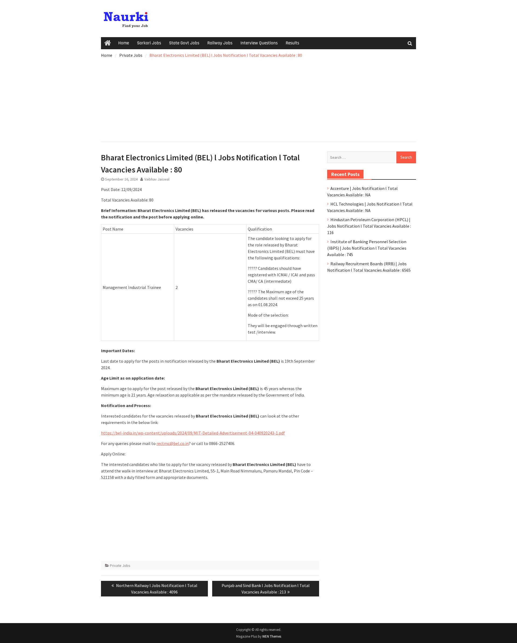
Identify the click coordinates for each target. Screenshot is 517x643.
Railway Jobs (219, 43)
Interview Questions (259, 43)
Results (292, 43)
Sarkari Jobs (149, 43)
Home (123, 43)
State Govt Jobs (184, 43)
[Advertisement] (258, 98)
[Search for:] (371, 157)
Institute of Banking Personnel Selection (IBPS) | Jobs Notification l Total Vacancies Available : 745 (366, 248)
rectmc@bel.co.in (172, 443)
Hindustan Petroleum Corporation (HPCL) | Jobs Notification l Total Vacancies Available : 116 (369, 226)
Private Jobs (120, 565)
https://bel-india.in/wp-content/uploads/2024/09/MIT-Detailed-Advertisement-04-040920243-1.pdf (193, 433)
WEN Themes (271, 636)
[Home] (107, 43)
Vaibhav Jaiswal (156, 179)
